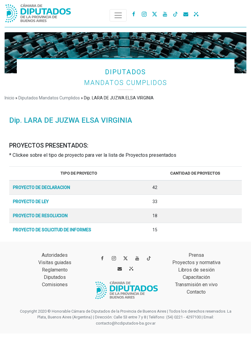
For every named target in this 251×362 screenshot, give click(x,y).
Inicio (9, 97)
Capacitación (196, 277)
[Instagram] (144, 14)
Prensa (196, 255)
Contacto (196, 292)
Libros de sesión (196, 270)
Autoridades (55, 255)
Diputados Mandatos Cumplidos (49, 97)
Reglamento (55, 270)
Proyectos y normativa (196, 262)
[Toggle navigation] (118, 15)
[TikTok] (175, 14)
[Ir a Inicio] (38, 12)
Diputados (55, 277)
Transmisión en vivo (196, 284)
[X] (155, 14)
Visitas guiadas (54, 262)
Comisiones (55, 284)
